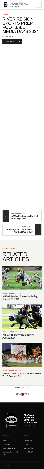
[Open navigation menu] (39, 5)
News (4, 440)
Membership (28, 448)
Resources (6, 444)
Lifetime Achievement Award (10, 453)
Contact (26, 444)
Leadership (28, 440)
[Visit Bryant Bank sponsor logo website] (20, 394)
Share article (12, 41)
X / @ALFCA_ (29, 452)
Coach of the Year (8, 448)
